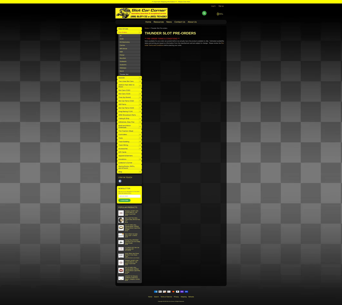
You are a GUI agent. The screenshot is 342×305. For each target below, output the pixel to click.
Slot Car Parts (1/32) (130, 101)
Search (156, 297)
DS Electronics (125, 42)
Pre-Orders (130, 32)
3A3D (122, 39)
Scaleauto (123, 61)
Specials (130, 78)
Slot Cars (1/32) (124, 90)
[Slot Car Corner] (141, 13)
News (169, 22)
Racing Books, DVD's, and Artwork (127, 167)
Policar (122, 55)
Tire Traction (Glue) (126, 131)
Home (148, 22)
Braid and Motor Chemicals (130, 127)
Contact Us (179, 22)
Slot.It (122, 71)
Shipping (184, 297)
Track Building (130, 142)
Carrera (122, 45)
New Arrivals (123, 29)
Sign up (221, 6)
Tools (130, 138)
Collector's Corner (125, 163)
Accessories (130, 149)
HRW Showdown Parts (127, 115)
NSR (121, 52)
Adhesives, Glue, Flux (130, 122)
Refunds (191, 297)
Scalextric (123, 65)
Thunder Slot (124, 74)
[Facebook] (120, 181)
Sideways (123, 68)
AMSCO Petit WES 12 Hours (130, 86)
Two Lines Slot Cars (130, 81)
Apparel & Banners (126, 156)
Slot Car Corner (170, 301)
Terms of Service (166, 297)
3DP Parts (130, 104)
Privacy (176, 297)
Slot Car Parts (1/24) (130, 108)
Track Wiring (130, 145)
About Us (192, 22)
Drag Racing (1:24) (130, 111)
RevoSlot (123, 58)
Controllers (130, 135)
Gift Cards (122, 152)
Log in (213, 6)
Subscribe (124, 200)
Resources (159, 22)
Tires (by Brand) (130, 97)
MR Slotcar (123, 48)
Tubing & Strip (130, 118)
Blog (130, 172)
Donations (130, 159)
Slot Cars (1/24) (130, 94)
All (120, 36)
